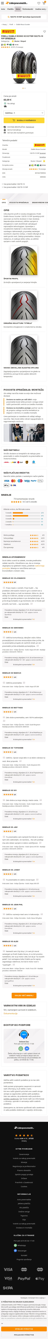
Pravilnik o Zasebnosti (24, 1182)
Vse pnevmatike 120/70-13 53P (16, 187)
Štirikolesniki (27, 9)
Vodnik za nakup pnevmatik (24, 1158)
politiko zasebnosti (11, 1099)
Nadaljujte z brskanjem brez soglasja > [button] (33, 1298)
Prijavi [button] (6, 617)
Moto (18, 9)
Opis (4, 202)
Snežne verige (41, 9)
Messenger (22, 1251)
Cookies (24, 1186)
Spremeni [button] (43, 153)
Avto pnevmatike (24, 1199)
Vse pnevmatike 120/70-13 (14, 184)
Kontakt (24, 1255)
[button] (24, 513)
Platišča (10, 9)
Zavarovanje (24, 1154)
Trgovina (24, 1215)
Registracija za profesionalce (24, 1166)
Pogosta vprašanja (19, 202)
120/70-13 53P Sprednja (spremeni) (25, 17)
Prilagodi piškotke (24, 1335)
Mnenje (24, 1162)
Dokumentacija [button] (10, 1013)
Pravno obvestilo (24, 1170)
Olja (24, 1219)
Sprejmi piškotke (24, 1329)
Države (24, 1178)
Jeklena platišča (24, 1203)
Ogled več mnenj (24, 995)
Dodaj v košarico (26, 120)
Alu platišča (24, 1207)
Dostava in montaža (24, 1227)
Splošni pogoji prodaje (24, 1174)
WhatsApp (21, 1245)
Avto (3, 9)
